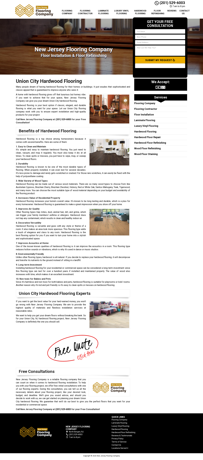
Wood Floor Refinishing (147, 148)
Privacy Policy (117, 438)
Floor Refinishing (157, 12)
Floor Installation (144, 114)
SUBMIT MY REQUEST (159, 60)
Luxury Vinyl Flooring (121, 12)
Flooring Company (67, 12)
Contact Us (184, 12)
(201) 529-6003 (172, 3)
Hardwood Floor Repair (147, 137)
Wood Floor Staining (146, 154)
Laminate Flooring (103, 12)
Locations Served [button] (119, 448)
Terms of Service (119, 442)
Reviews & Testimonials (122, 435)
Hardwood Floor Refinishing (150, 142)
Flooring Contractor (85, 12)
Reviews (171, 11)
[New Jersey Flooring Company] (36, 432)
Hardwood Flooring (140, 12)
